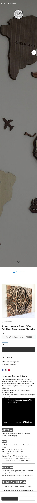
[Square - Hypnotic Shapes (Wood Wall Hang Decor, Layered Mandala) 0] (18, 304)
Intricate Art (8, 325)
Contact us (12, 5)
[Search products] (34, 52)
